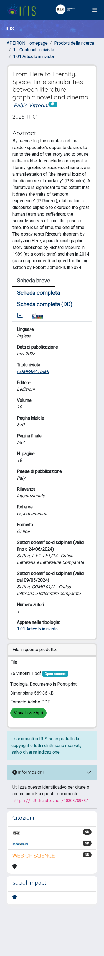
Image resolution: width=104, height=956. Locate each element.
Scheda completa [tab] (38, 293)
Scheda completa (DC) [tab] (44, 304)
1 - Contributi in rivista (33, 50)
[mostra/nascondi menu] (94, 10)
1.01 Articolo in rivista (33, 56)
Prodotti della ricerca (74, 43)
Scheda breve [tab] (33, 281)
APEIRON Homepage (27, 43)
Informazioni (30, 772)
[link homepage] (23, 10)
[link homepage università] (66, 10)
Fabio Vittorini (31, 106)
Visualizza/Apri (28, 713)
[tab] (19, 316)
